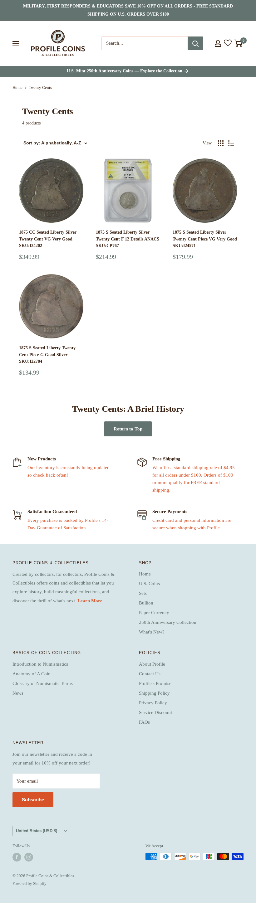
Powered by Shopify (29, 883)
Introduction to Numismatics (40, 664)
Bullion (146, 602)
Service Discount (155, 712)
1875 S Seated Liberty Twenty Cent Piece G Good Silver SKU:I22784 (47, 355)
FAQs (144, 722)
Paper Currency (154, 612)
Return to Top (128, 428)
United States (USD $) (36, 830)
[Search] (195, 43)
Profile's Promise (155, 683)
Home (17, 87)
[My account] (218, 43)
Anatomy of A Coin (31, 673)
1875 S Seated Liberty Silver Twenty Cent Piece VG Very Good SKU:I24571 (205, 239)
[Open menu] (15, 43)
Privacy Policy (153, 702)
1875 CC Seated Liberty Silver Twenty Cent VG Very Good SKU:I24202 (47, 239)
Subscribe (33, 799)
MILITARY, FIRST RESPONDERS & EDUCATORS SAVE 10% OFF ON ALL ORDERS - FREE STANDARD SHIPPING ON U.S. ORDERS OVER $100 (128, 10)
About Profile (152, 664)
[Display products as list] (231, 143)
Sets (143, 593)
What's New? (152, 631)
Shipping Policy (154, 693)
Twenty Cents (40, 87)
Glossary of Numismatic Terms (42, 683)
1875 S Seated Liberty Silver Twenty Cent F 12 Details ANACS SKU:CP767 (127, 239)
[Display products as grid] (221, 143)
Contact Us (149, 673)
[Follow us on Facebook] (16, 857)
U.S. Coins (149, 583)
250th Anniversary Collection (167, 622)
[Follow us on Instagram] (28, 857)
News (17, 693)
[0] (238, 43)
